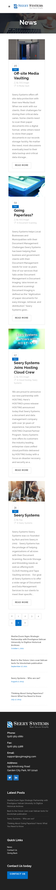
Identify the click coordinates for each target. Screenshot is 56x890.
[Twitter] (9, 777)
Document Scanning (28, 223)
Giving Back (12, 853)
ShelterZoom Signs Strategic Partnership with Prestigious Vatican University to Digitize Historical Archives (27, 803)
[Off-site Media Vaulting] (26, 49)
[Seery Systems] (26, 491)
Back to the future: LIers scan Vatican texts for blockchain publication (27, 812)
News (9, 847)
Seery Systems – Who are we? (25, 678)
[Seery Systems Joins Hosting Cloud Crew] (26, 339)
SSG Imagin (24, 83)
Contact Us (12, 850)
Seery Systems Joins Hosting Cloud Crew (27, 367)
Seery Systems (27, 515)
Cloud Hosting (25, 380)
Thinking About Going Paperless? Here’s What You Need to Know (27, 824)
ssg (20, 520)
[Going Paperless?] (26, 186)
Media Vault (24, 86)
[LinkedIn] (16, 777)
